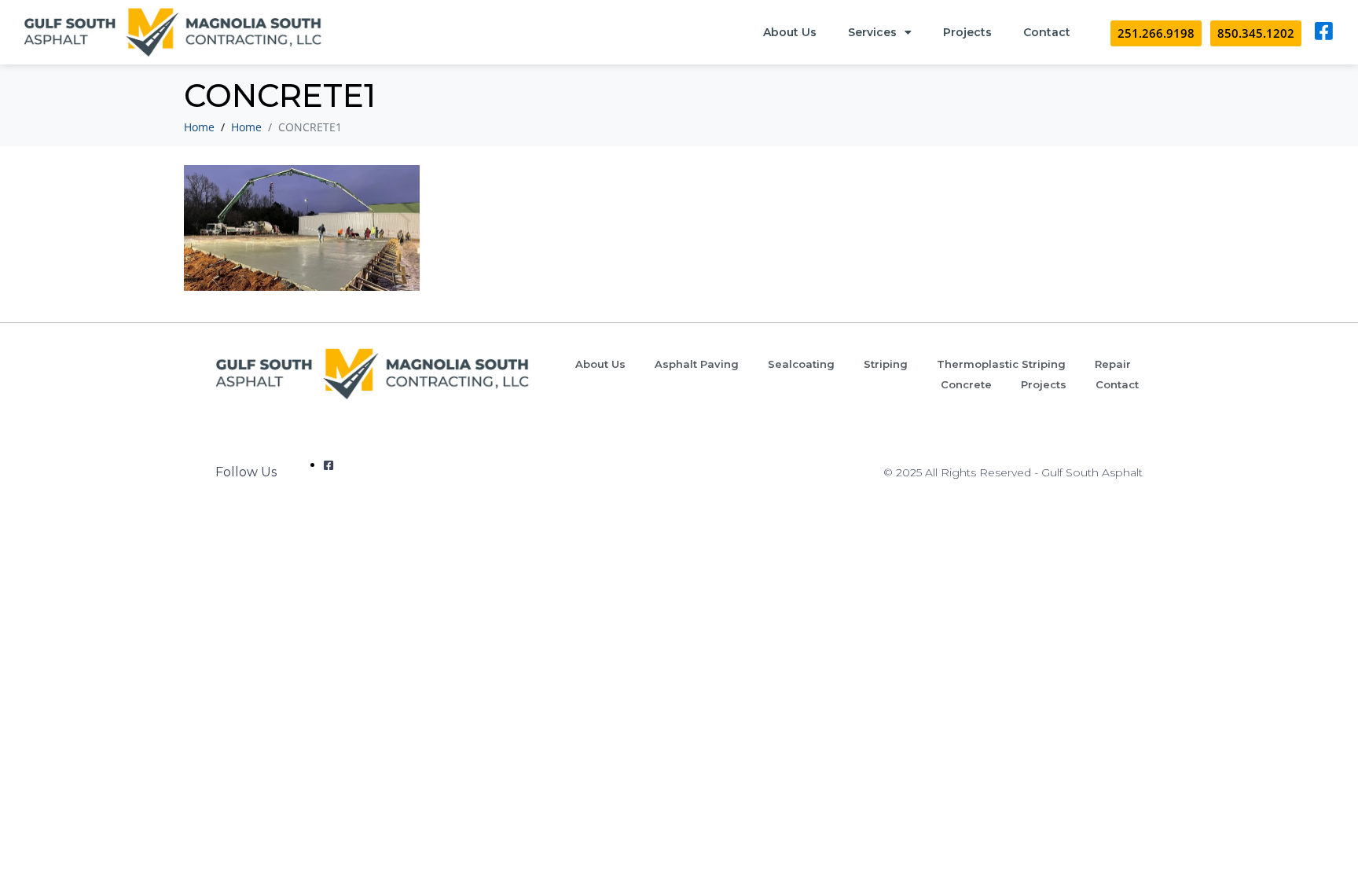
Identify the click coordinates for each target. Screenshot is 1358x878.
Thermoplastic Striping (1001, 364)
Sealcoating (801, 364)
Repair (1113, 364)
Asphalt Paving (697, 364)
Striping (886, 364)
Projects (967, 32)
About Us (790, 32)
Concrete (966, 384)
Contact (1046, 32)
